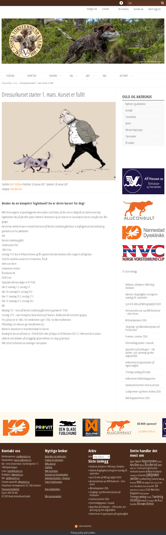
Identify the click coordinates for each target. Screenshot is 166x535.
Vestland (143, 500)
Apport (138, 461)
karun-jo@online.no (22, 460)
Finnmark (141, 468)
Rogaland (134, 493)
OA (156, 485)
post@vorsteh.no (147, 431)
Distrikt (124, 76)
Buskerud (151, 464)
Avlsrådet (134, 465)
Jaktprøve (153, 474)
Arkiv (90, 456)
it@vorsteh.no (17, 474)
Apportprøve (149, 460)
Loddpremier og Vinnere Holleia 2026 (143, 391)
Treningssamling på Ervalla (137, 372)
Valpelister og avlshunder (55, 456)
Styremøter (130, 136)
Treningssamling (138, 496)
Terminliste (130, 117)
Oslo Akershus (153, 489)
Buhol (128, 123)
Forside (10, 76)
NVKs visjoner (50, 463)
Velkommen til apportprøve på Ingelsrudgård (139, 363)
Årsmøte (141, 503)
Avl (71, 76)
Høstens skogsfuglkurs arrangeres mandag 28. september (141, 295)
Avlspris (159, 461)
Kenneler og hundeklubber (56, 474)
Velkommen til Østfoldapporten (140, 378)
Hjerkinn (141, 471)
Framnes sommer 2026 (136, 336)
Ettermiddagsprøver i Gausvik (139, 343)
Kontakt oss (138, 9)
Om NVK (53, 76)
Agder (132, 461)
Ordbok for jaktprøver (54, 460)
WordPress (85, 526)
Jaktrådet (134, 478)
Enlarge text (92, 9)
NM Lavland (155, 482)
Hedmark (134, 471)
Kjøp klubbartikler (52, 489)
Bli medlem (124, 9)
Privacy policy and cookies (83, 533)
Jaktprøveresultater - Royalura (57, 478)
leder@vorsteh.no (15, 471)
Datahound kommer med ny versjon (142, 385)
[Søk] (162, 2)
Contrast (105, 9)
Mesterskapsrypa (133, 130)
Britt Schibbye (16, 184)
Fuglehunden (151, 468)
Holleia (149, 471)
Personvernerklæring (10, 489)
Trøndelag (157, 496)
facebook (121, 3)
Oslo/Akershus (16, 189)
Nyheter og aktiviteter (135, 104)
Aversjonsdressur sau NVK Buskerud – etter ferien (142, 312)
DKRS (160, 465)
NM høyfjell (146, 482)
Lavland (154, 479)
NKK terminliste (51, 471)
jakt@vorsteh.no (13, 478)
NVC (105, 76)
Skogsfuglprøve (144, 493)
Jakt (88, 76)
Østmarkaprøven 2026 (136, 320)
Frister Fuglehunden (53, 482)
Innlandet (142, 475)
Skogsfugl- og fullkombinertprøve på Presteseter (142, 328)
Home (15, 83)
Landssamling (145, 479)
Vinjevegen (150, 500)
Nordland (138, 486)
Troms (149, 497)
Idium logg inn (154, 9)
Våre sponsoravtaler (53, 496)
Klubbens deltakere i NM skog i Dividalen (140, 286)
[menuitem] (126, 9)
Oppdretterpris (134, 489)
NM (139, 482)
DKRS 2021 (133, 468)
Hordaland (157, 471)
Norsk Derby (147, 486)
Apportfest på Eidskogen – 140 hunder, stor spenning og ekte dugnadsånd (140, 352)
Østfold (150, 504)
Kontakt (128, 110)
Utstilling (48, 467)
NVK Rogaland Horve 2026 (137, 398)
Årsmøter (130, 143)
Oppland (142, 489)
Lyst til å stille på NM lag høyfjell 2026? (143, 304)
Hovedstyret (133, 475)
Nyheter (32, 76)
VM (155, 500)
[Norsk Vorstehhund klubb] (83, 42)
